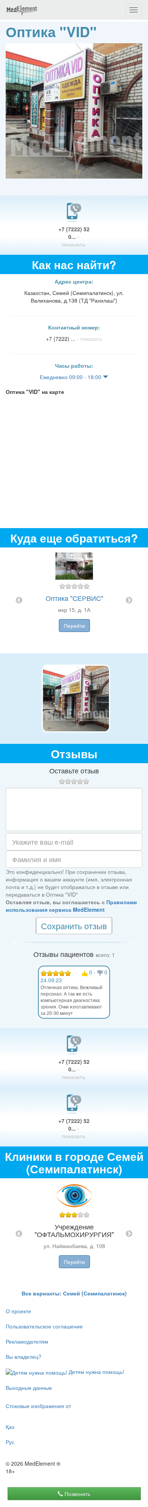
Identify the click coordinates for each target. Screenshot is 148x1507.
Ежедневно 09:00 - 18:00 (71, 377)
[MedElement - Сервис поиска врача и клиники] (21, 9)
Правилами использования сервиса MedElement (71, 905)
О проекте (18, 1311)
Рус (10, 1442)
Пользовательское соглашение (44, 1326)
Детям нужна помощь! (95, 1371)
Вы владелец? (23, 1356)
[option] (74, 600)
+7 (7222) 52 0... (74, 236)
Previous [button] (19, 600)
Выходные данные (29, 1387)
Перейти (74, 625)
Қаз (10, 1426)
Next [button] (129, 600)
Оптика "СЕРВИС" (74, 598)
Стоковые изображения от (38, 1406)
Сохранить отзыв (74, 925)
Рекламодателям (27, 1341)
